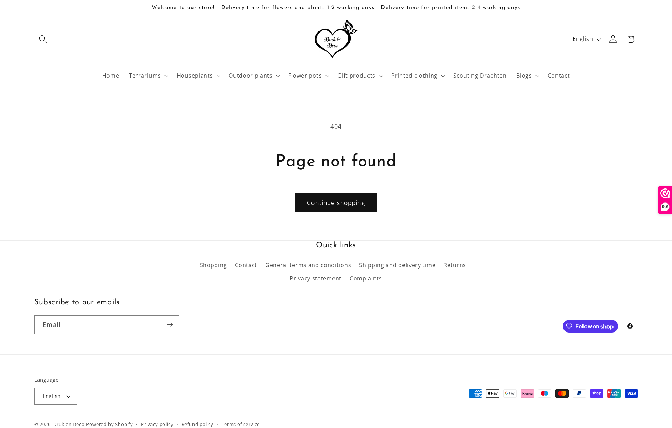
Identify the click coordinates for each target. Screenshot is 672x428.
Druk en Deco (69, 424)
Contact (246, 265)
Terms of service (241, 424)
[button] (43, 39)
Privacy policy (157, 424)
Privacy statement (316, 278)
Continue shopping (336, 203)
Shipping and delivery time (397, 265)
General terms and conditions (308, 265)
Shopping (213, 265)
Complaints (366, 278)
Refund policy (198, 424)
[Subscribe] (170, 324)
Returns (454, 265)
